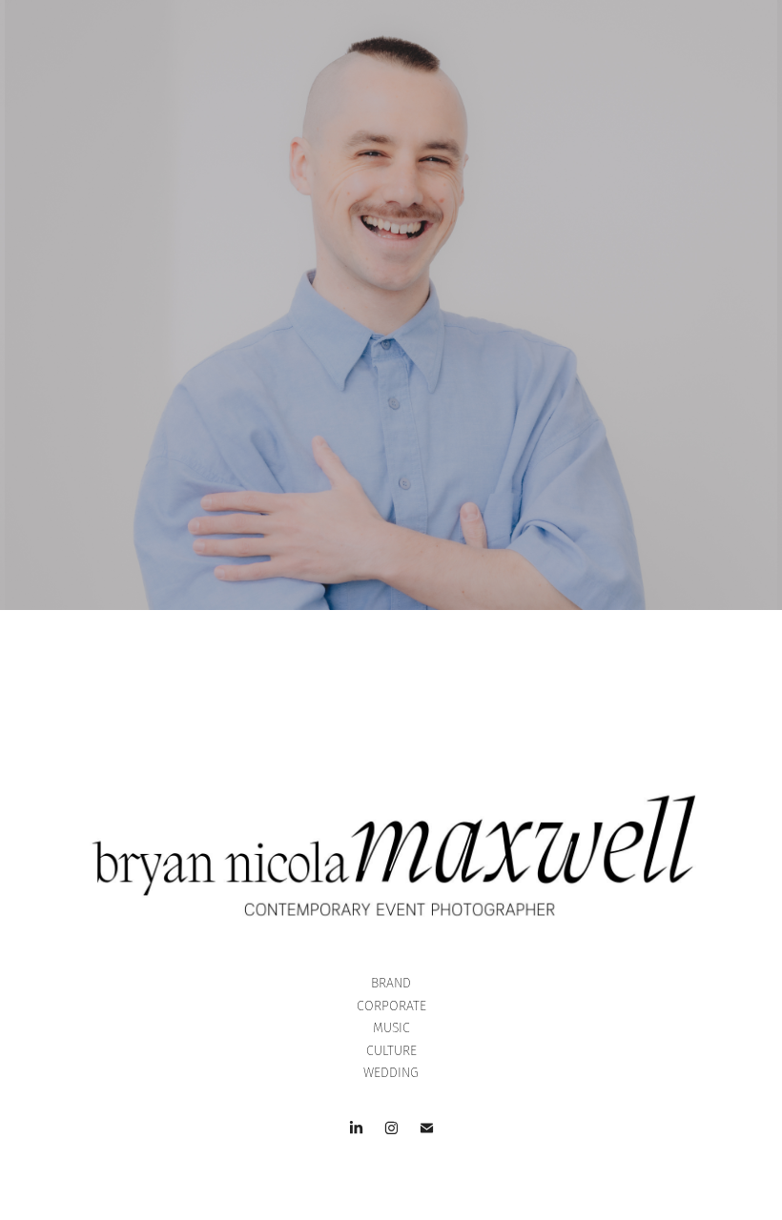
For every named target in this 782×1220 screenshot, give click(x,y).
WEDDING (391, 1073)
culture (391, 1051)
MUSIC (391, 1028)
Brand (391, 983)
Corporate (391, 1006)
